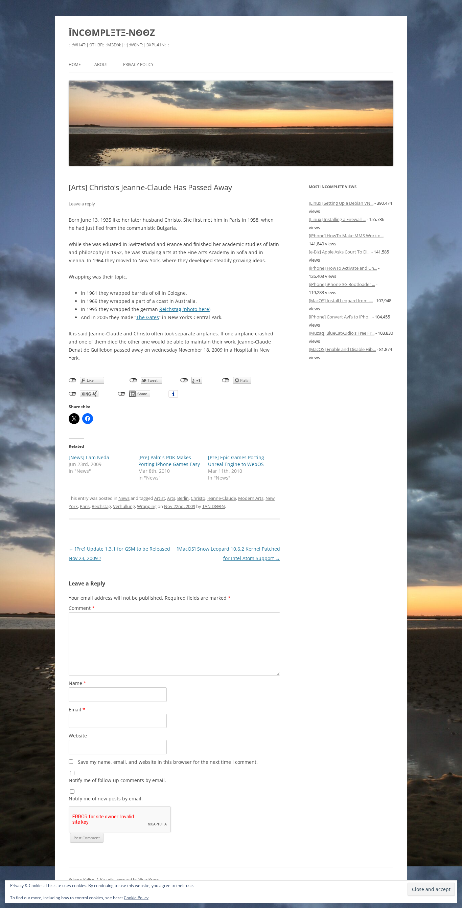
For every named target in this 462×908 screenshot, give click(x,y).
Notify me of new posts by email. (106, 798)
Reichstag (101, 506)
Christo (198, 498)
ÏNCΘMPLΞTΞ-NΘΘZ (112, 32)
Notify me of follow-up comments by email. (117, 780)
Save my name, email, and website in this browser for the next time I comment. (168, 762)
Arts (171, 498)
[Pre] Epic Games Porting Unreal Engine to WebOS (236, 460)
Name (77, 683)
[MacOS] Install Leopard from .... (341, 300)
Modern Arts (250, 498)
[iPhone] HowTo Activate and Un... (343, 268)
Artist (159, 498)
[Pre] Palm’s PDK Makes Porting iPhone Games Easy (169, 460)
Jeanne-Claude (221, 498)
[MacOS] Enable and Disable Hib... (342, 349)
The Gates (147, 317)
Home (75, 64)
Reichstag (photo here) (184, 309)
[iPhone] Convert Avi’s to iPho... (340, 317)
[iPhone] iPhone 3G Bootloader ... (342, 284)
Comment (82, 608)
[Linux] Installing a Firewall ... (337, 219)
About (101, 64)
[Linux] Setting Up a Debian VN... (341, 203)
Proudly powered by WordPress (129, 879)
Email (77, 709)
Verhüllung (124, 506)
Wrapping (147, 506)
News (124, 498)
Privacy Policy (138, 64)
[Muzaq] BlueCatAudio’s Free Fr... (341, 333)
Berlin (183, 498)
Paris (85, 506)
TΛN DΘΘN (213, 506)
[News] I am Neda (89, 457)
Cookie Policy (136, 898)
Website (78, 735)
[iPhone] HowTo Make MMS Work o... (346, 235)
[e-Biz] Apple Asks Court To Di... (339, 252)
